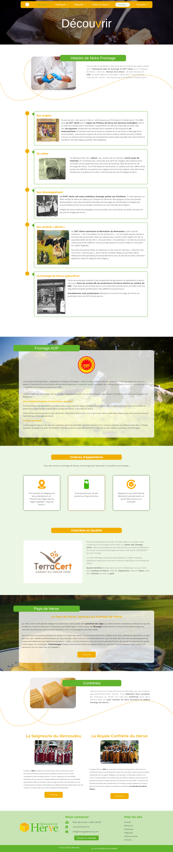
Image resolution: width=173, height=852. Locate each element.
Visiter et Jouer (100, 4)
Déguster (79, 4)
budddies (112, 848)
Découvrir (42, 4)
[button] (43, 5)
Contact (121, 4)
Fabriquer (60, 4)
